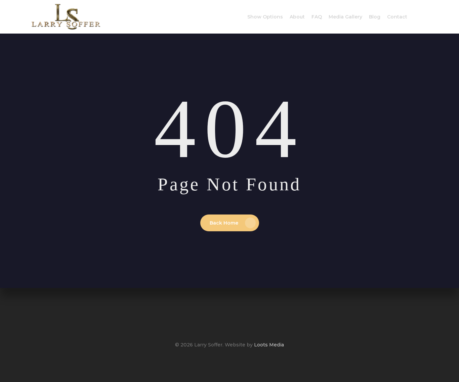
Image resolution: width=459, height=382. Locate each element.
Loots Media (269, 345)
